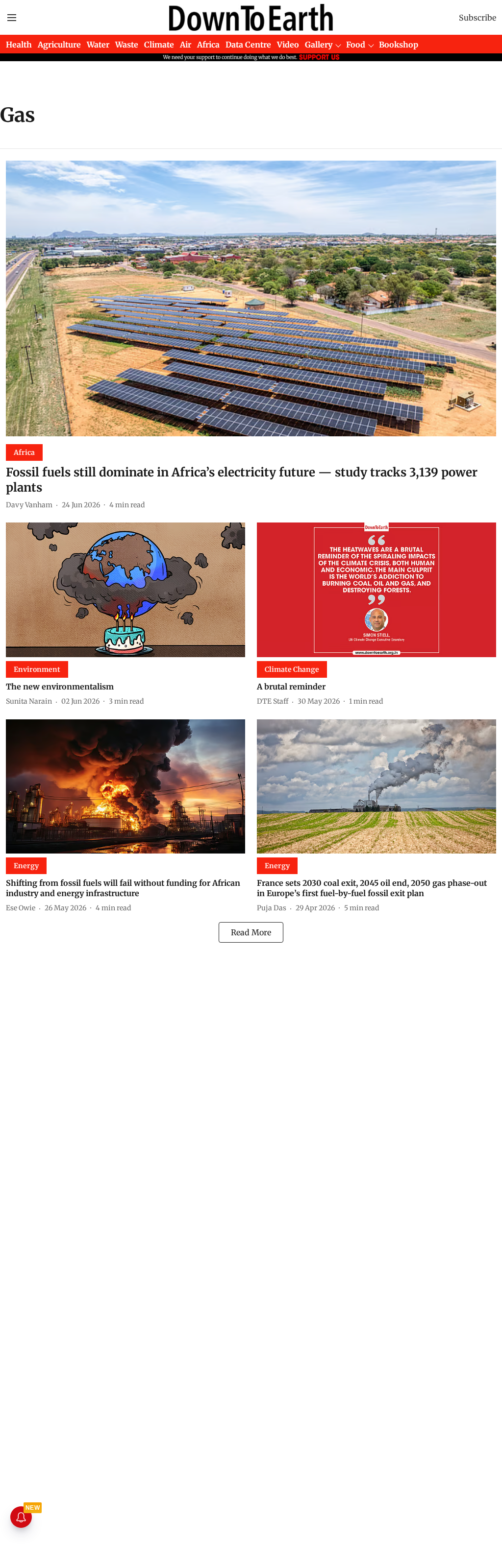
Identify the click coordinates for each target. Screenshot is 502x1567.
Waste (126, 44)
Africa (208, 44)
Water (98, 44)
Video (288, 44)
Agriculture (59, 44)
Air (185, 44)
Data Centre (248, 44)
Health (19, 44)
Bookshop (398, 44)
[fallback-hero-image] (251, 298)
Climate (159, 44)
